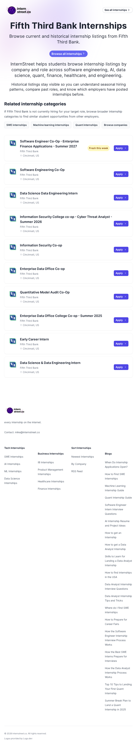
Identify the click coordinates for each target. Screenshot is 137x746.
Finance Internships (49, 488)
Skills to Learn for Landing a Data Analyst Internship (118, 561)
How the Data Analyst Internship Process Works (117, 673)
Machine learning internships (51, 124)
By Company (78, 463)
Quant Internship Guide (118, 497)
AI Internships (12, 463)
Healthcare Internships (51, 481)
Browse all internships (66, 54)
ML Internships (12, 471)
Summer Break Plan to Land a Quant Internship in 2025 (118, 705)
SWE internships (16, 124)
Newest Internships (82, 456)
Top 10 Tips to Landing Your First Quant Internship (118, 689)
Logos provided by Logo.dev (18, 738)
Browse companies (115, 124)
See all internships (116, 9)
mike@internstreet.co (27, 432)
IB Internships (46, 462)
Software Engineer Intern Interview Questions (115, 509)
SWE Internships (13, 456)
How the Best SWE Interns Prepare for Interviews (116, 656)
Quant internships (86, 124)
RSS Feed (77, 471)
